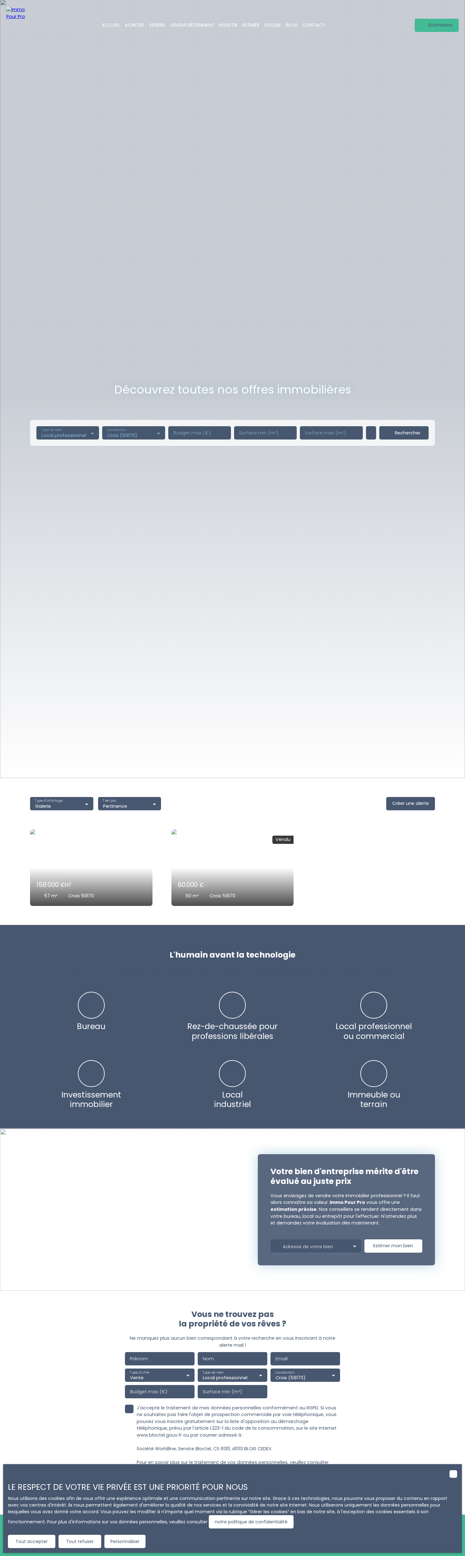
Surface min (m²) (259, 433)
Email (282, 1359)
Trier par (109, 801)
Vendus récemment (192, 25)
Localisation (117, 430)
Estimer (250, 25)
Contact (313, 25)
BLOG (292, 25)
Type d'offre (139, 1372)
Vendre (157, 25)
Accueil (111, 25)
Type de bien (51, 430)
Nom (208, 1359)
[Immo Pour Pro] (19, 25)
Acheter (134, 25)
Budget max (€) (192, 433)
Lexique (272, 25)
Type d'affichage (48, 801)
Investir (228, 25)
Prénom (139, 1359)
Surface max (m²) (325, 433)
